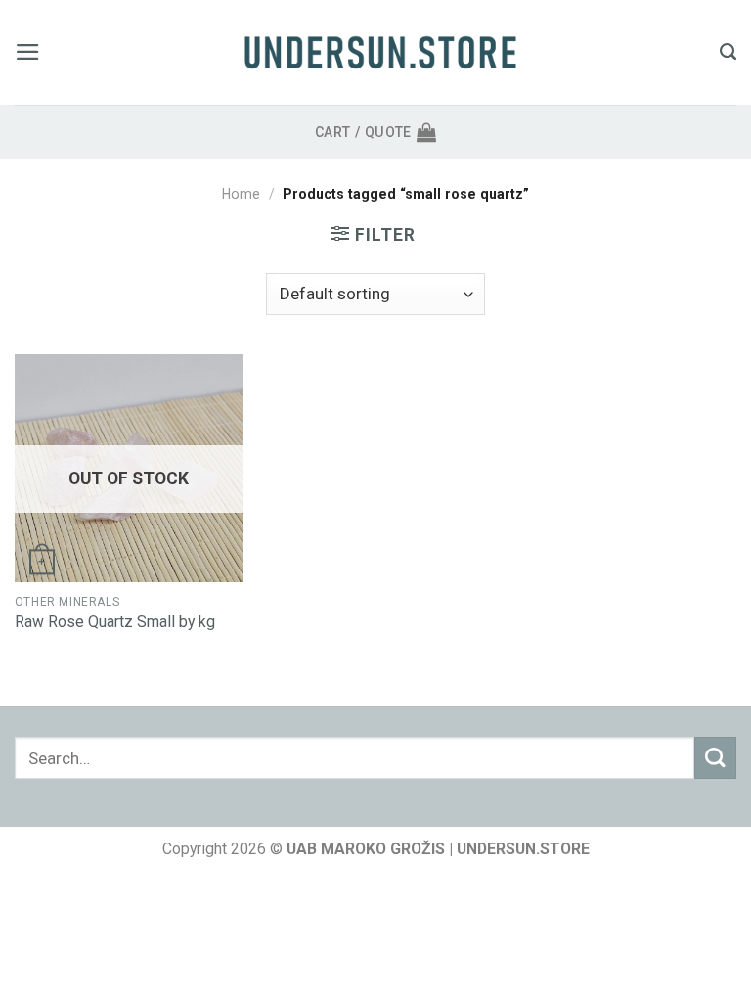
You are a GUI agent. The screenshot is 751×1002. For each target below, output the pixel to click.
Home (241, 194)
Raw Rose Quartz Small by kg (115, 622)
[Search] (728, 51)
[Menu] (28, 51)
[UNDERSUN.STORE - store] (380, 52)
